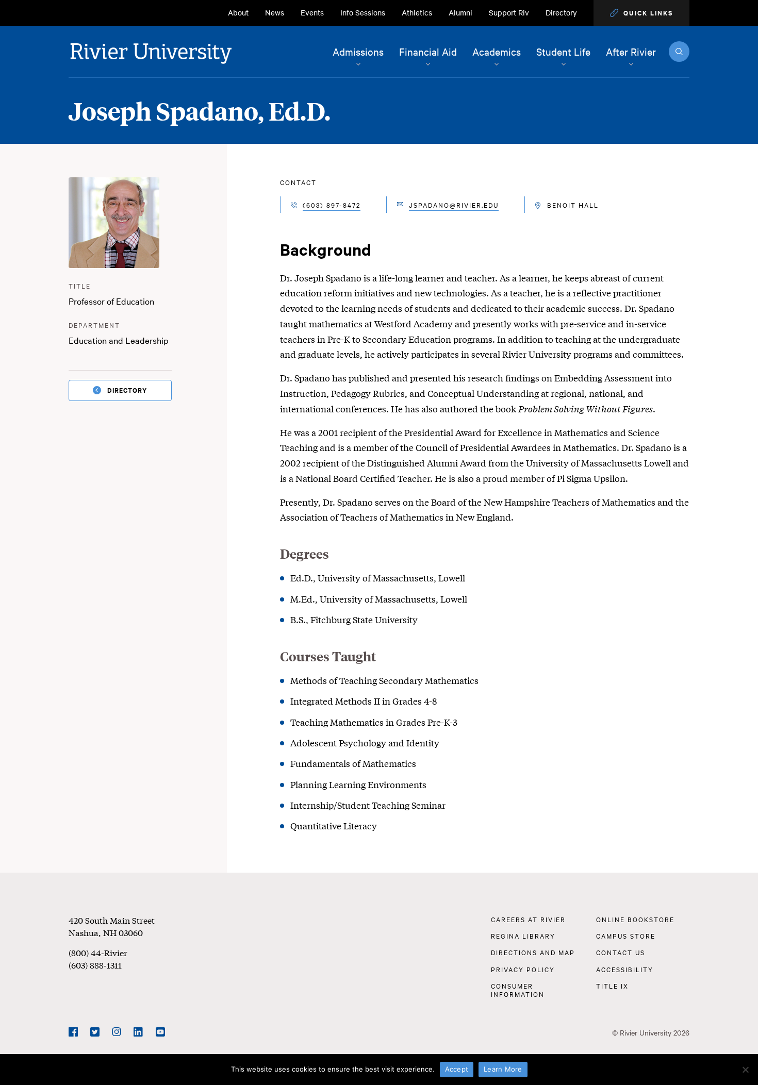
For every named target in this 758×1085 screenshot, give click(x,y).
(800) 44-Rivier (98, 952)
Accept (457, 1069)
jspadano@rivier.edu (454, 204)
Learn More (503, 1069)
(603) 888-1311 (95, 965)
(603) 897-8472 (331, 204)
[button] (641, 13)
